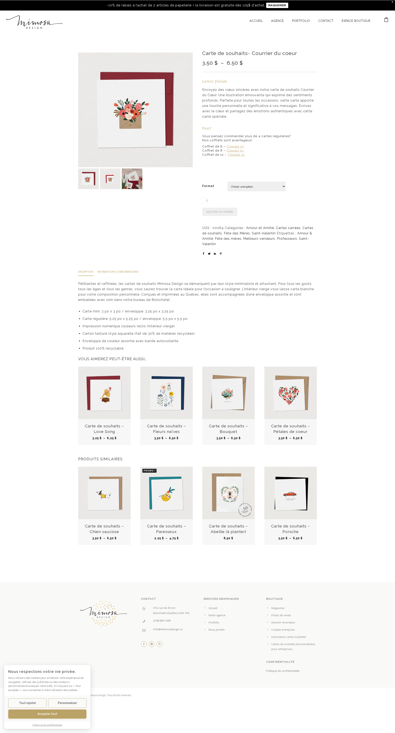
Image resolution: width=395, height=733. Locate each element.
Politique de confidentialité (283, 671)
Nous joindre (217, 629)
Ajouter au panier (219, 212)
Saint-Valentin (264, 233)
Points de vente (281, 615)
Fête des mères (228, 239)
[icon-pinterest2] (159, 645)
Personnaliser (67, 703)
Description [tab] (85, 272)
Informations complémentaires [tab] (117, 272)
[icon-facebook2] (145, 645)
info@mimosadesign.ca (167, 629)
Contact (325, 20)
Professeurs (287, 239)
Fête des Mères (237, 233)
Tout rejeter (27, 703)
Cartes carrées (288, 228)
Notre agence (217, 615)
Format (208, 186)
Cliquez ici (235, 146)
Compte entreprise (283, 629)
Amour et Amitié (260, 228)
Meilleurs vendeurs (259, 239)
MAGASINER (277, 5)
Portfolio (301, 20)
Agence (277, 20)
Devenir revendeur (283, 622)
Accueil (256, 20)
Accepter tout (47, 713)
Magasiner (278, 608)
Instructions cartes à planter (288, 637)
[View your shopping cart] (386, 20)
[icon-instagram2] (153, 645)
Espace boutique (356, 20)
